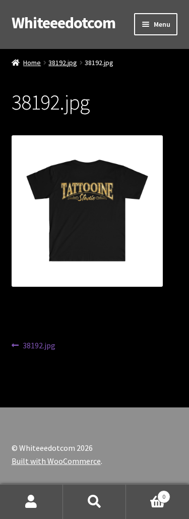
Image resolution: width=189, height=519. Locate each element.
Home (32, 62)
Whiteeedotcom (63, 23)
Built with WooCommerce (56, 461)
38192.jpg (62, 62)
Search (94, 502)
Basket (145, 493)
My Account (31, 502)
